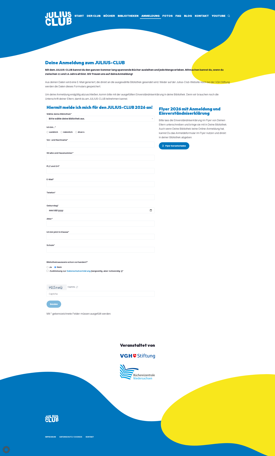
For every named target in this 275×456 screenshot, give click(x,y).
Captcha (71, 287)
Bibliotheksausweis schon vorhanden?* (67, 262)
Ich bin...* (51, 127)
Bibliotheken (128, 15)
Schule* (51, 245)
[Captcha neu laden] (77, 287)
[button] (77, 287)
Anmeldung (150, 15)
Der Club (94, 15)
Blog (188, 15)
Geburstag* (52, 205)
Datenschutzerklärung (79, 271)
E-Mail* (50, 179)
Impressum (50, 437)
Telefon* (51, 192)
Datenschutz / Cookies (70, 437)
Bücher (109, 15)
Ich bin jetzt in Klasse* (58, 232)
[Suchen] (229, 16)
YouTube (218, 15)
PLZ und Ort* (53, 166)
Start (79, 15)
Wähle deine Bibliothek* (59, 114)
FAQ (178, 15)
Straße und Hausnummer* (60, 153)
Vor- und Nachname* (57, 140)
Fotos (167, 15)
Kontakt (202, 15)
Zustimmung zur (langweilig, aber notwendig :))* (86, 271)
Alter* (50, 218)
